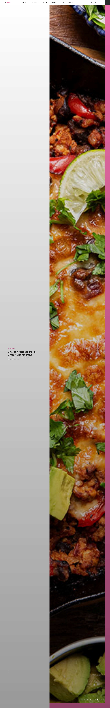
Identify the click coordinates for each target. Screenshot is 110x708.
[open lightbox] (77, 354)
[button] (25, 2)
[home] (8, 2)
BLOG (63, 2)
